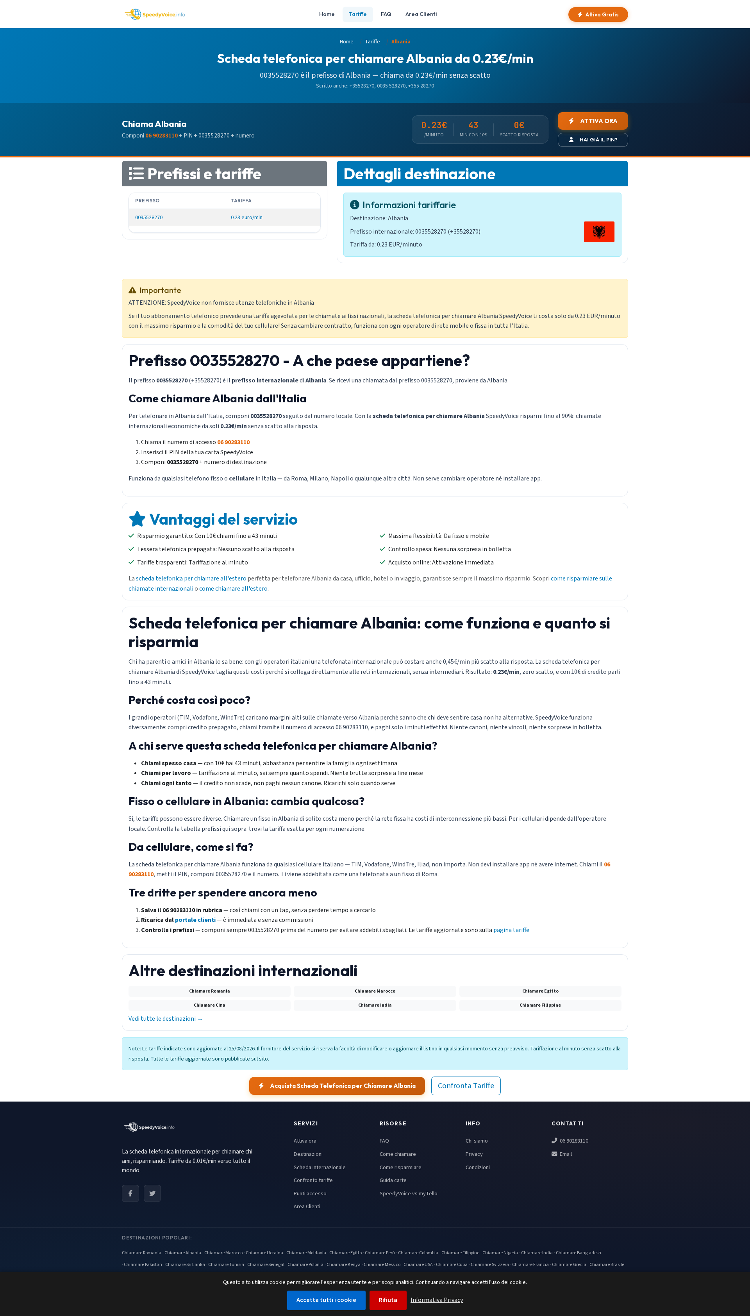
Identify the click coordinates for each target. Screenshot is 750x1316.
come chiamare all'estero (233, 588)
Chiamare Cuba (452, 1264)
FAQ (386, 14)
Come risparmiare (400, 1167)
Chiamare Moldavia (306, 1253)
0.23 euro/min (246, 217)
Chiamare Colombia (418, 1253)
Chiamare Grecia (569, 1264)
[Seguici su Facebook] (130, 1193)
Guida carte (393, 1180)
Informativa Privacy (437, 1300)
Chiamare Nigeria (500, 1253)
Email (565, 1154)
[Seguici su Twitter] (152, 1193)
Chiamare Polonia (305, 1264)
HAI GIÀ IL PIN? (598, 139)
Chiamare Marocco (223, 1253)
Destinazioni (308, 1154)
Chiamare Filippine (460, 1253)
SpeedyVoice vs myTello (409, 1193)
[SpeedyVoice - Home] (155, 14)
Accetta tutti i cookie (326, 1300)
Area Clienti (421, 14)
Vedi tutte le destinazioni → (166, 1018)
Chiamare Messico (382, 1264)
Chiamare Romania (141, 1253)
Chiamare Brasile (606, 1264)
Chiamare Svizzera (490, 1264)
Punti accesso (310, 1193)
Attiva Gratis (602, 14)
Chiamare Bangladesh (578, 1253)
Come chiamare (398, 1154)
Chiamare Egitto (345, 1253)
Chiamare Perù (380, 1253)
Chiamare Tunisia (226, 1264)
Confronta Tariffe (466, 1085)
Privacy (474, 1154)
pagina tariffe (511, 930)
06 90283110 (573, 1141)
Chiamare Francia (530, 1264)
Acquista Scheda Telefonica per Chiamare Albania (343, 1085)
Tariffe (358, 14)
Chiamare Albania (182, 1253)
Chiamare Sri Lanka (185, 1264)
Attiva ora (305, 1141)
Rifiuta (388, 1300)
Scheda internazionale (320, 1167)
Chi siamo (477, 1141)
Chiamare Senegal (265, 1264)
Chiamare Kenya (344, 1264)
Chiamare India (537, 1253)
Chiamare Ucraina (264, 1253)
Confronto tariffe (313, 1180)
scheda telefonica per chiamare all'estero (191, 578)
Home (327, 14)
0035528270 (148, 217)
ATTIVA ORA (599, 121)
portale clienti (195, 920)
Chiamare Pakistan (143, 1264)
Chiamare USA (418, 1264)
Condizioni (478, 1167)
